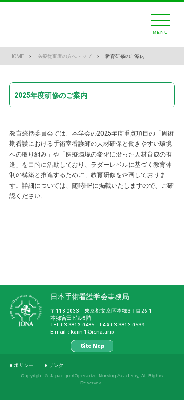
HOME (16, 56)
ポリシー (23, 365)
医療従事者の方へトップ (65, 56)
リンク (56, 365)
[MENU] (160, 20)
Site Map (92, 346)
